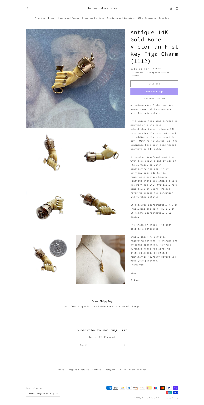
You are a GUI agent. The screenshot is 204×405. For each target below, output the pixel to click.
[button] (29, 8)
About (61, 369)
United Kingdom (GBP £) (41, 394)
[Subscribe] (124, 345)
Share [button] (137, 280)
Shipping (149, 73)
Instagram (109, 369)
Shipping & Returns (78, 369)
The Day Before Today (151, 398)
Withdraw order (137, 369)
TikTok (122, 369)
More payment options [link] (154, 98)
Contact (96, 369)
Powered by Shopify (170, 398)
